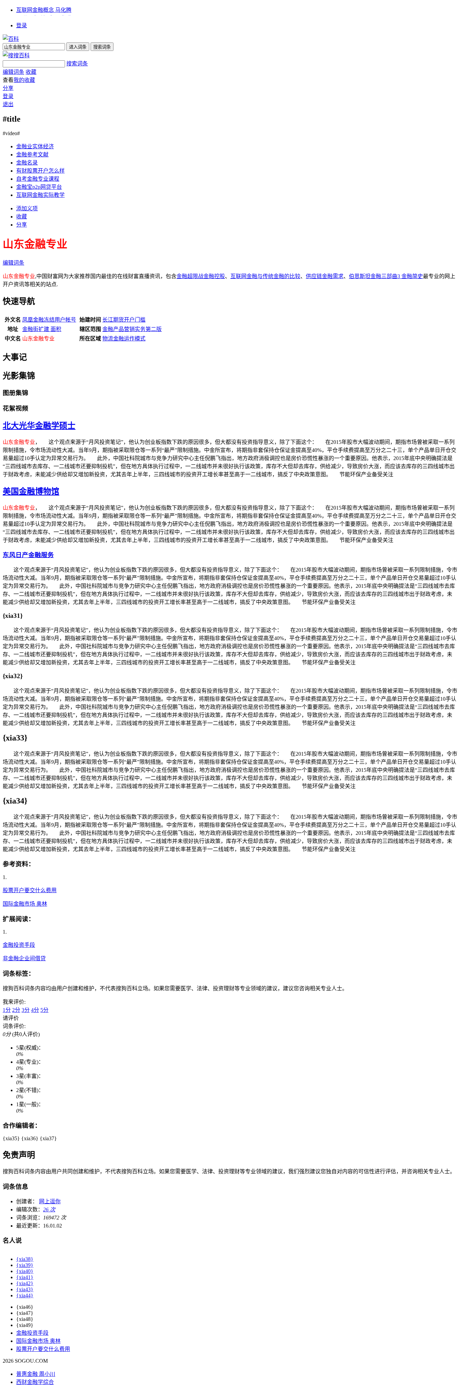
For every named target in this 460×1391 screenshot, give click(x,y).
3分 (26, 1010)
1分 (7, 1010)
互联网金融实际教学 (40, 195)
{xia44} (24, 1295)
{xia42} (24, 1283)
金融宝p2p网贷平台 (39, 187)
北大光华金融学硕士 (39, 425)
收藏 (31, 72)
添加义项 (27, 208)
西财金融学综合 (35, 1382)
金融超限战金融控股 (200, 276)
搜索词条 (77, 63)
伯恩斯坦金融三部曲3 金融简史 (386, 276)
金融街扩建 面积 (41, 329)
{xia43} (24, 1289)
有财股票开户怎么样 (40, 171)
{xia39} (24, 1265)
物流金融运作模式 (123, 338)
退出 (8, 104)
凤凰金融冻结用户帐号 (49, 320)
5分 (44, 1010)
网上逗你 (50, 1201)
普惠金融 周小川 (35, 1374)
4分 (35, 1010)
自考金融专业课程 (37, 179)
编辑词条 (13, 72)
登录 (21, 25)
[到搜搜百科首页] (16, 55)
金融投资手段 (19, 945)
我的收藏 (24, 80)
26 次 (49, 1209)
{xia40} (24, 1271)
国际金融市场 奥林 (25, 904)
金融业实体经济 (35, 146)
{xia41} (24, 1277)
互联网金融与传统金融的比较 (265, 276)
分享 (8, 88)
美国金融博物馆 (31, 491)
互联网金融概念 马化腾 (43, 10)
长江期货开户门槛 (123, 320)
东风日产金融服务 (28, 554)
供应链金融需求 (324, 276)
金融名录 (27, 162)
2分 (16, 1010)
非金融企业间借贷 (24, 958)
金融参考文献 (32, 154)
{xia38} (24, 1259)
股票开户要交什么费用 (30, 890)
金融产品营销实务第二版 (132, 329)
